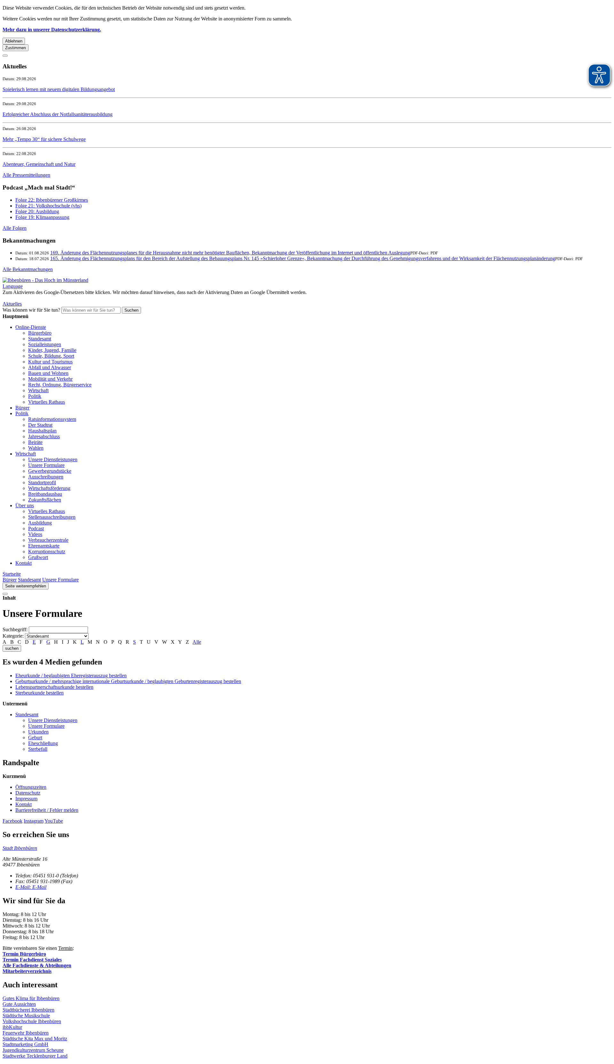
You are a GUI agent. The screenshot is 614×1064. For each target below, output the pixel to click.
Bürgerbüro (39, 333)
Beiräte (35, 442)
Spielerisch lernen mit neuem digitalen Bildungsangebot (59, 89)
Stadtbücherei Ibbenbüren (28, 1010)
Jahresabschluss (44, 436)
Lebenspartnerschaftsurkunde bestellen (54, 687)
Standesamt (39, 338)
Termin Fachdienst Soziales (32, 959)
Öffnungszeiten (30, 787)
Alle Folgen (15, 228)
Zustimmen (15, 47)
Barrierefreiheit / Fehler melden (46, 810)
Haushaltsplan (42, 430)
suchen (12, 648)
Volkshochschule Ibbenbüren (32, 1021)
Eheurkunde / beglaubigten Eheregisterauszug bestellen (71, 675)
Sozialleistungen (44, 344)
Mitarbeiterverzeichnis (27, 971)
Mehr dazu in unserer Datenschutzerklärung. (52, 29)
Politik (34, 396)
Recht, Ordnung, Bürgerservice (59, 384)
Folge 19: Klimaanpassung (42, 217)
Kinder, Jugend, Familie (52, 350)
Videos (35, 534)
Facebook (12, 821)
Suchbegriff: (15, 629)
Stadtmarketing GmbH (25, 1044)
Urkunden (38, 731)
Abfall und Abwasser (49, 367)
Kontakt (23, 563)
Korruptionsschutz (46, 551)
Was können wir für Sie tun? (31, 310)
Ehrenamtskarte (43, 545)
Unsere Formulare (46, 465)
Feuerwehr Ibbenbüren (26, 1033)
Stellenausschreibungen (51, 517)
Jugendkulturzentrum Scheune (33, 1050)
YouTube (53, 821)
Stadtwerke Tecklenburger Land (35, 1056)
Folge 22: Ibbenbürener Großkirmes (51, 200)
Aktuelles (12, 304)
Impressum (26, 798)
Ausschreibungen (45, 476)
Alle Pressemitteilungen (26, 175)
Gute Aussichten (19, 1004)
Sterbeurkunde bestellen (39, 692)
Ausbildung (40, 522)
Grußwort (38, 557)
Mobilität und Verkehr (50, 379)
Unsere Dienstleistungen (52, 459)
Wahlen (35, 448)
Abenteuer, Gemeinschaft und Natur (39, 164)
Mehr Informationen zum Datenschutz (41, 298)
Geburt (35, 737)
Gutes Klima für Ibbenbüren (31, 998)
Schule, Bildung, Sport (51, 356)
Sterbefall (37, 749)
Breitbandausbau (45, 494)
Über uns (24, 505)
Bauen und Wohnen (48, 373)
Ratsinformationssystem (52, 419)
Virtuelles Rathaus (46, 402)
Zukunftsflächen (44, 499)
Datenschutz (27, 793)
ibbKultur (12, 1027)
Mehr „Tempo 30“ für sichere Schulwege (44, 139)
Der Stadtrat (40, 425)
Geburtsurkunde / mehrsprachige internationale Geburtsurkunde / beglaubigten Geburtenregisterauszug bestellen (128, 681)
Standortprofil (42, 482)
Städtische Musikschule (26, 1015)
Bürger (22, 407)
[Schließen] (5, 56)
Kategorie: (13, 636)
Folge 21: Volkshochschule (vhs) (48, 205)
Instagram (33, 821)
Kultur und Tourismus (50, 361)
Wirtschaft (38, 390)
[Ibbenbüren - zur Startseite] (45, 280)
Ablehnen (13, 41)
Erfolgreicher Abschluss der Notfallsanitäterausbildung (58, 114)
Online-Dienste (30, 327)
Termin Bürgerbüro (24, 954)
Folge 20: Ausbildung (37, 211)
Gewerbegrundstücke (49, 471)
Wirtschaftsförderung (49, 488)
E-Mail (30, 887)
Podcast (36, 528)
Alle (197, 642)
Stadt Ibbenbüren (20, 848)
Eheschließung (43, 743)
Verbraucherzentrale (48, 540)
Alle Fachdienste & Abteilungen (37, 965)
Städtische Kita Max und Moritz (35, 1038)
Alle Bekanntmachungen (28, 269)
